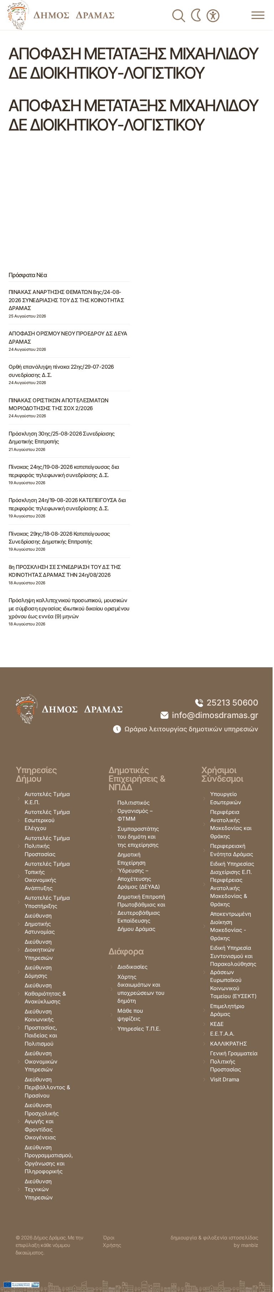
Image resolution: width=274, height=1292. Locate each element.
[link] (60, 15)
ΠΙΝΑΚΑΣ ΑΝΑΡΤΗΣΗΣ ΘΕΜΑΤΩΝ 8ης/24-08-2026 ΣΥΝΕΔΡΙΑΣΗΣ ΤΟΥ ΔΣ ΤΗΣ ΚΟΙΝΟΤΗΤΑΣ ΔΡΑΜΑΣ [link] (66, 300)
